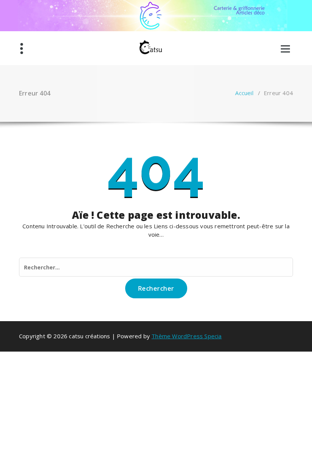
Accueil (244, 93)
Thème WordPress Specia (186, 336)
